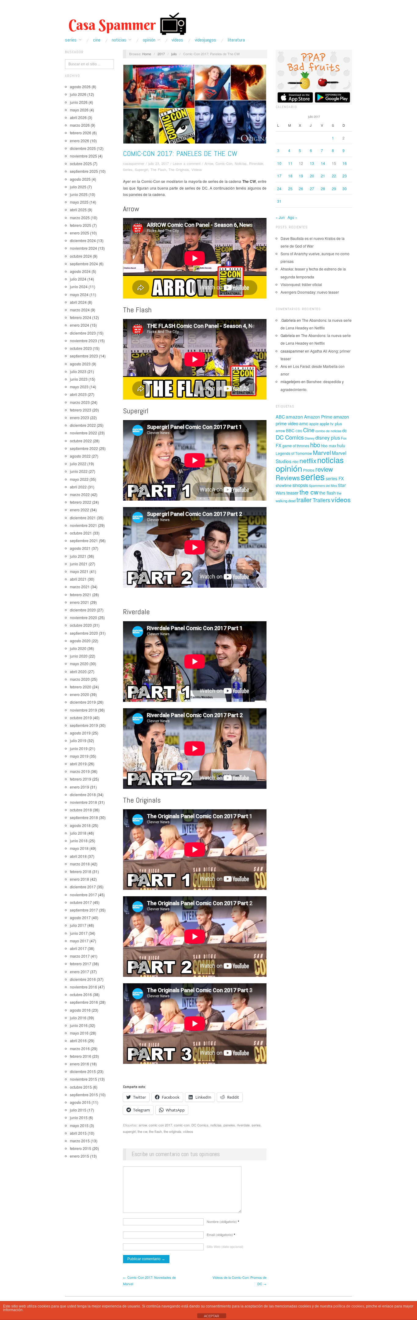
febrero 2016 (80, 1056)
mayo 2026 (79, 109)
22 (334, 175)
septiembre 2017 (84, 909)
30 (345, 188)
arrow (143, 1124)
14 (323, 163)
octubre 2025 (81, 163)
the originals (172, 1131)
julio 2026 (78, 94)
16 (345, 163)
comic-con (182, 1124)
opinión (289, 468)
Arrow (209, 163)
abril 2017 (78, 948)
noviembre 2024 (83, 248)
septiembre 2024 (84, 263)
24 (279, 188)
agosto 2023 (80, 363)
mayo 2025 (79, 202)
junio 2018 (79, 840)
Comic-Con (224, 163)
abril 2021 (78, 579)
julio (174, 53)
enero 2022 (79, 509)
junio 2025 (79, 194)
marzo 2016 (80, 1048)
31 (279, 201)
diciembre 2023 (83, 332)
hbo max (328, 445)
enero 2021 (79, 602)
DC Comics (200, 1124)
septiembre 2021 (84, 540)
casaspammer (133, 163)
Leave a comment (187, 163)
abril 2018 (78, 856)
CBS (299, 431)
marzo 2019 (80, 771)
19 (301, 175)
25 (290, 188)
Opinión (149, 40)
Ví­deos (177, 40)
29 (334, 188)
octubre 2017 (81, 902)
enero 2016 (79, 1063)
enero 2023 (79, 417)
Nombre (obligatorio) (223, 1221)
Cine (96, 40)
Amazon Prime (318, 417)
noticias (216, 1124)
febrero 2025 (80, 225)
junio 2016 (79, 1025)
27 (312, 188)
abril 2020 (78, 671)
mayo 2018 (79, 848)
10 (279, 163)
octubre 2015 (81, 1087)
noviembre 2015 (83, 1079)
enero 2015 (79, 1156)
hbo (315, 444)
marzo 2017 (80, 956)
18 (290, 175)
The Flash (158, 169)
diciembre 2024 (83, 240)
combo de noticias (328, 431)
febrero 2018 (80, 871)
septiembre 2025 (84, 171)
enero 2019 (79, 786)
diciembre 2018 (83, 794)
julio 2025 (78, 186)
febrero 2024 (80, 317)
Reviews (288, 477)
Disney (309, 438)
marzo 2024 (80, 309)
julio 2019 (78, 740)
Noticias (119, 40)
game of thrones (295, 445)
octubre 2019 (81, 717)
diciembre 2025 (83, 148)
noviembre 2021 (83, 525)
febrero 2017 (80, 963)
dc (344, 430)
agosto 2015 (80, 1102)
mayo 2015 (79, 1125)
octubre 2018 (81, 809)
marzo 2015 (80, 1140)
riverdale (243, 1124)
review (324, 469)
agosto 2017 (80, 917)
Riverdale (256, 163)
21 (323, 175)
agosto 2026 (80, 86)
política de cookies (348, 1306)
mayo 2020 (79, 663)
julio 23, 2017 (158, 163)
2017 (161, 53)
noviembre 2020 (83, 617)
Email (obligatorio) (221, 1234)
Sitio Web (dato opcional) (225, 1246)
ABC (280, 417)
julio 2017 (78, 925)
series (256, 1124)
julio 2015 (78, 1109)
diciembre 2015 (83, 1071)
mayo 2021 (79, 571)
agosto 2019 (80, 732)
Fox (344, 438)
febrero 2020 (80, 686)
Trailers (321, 500)
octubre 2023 (81, 348)
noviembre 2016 (83, 986)
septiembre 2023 (84, 355)
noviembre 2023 (83, 340)
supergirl (129, 1131)
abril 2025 (78, 209)
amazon (294, 416)
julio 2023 (78, 371)
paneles (229, 1124)
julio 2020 (78, 648)
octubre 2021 (81, 532)
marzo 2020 (80, 679)
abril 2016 (78, 1040)
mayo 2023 (79, 386)
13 (312, 163)
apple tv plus (331, 423)
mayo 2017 (79, 940)
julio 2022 (78, 463)
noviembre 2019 (83, 710)
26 (301, 188)
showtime (284, 485)
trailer (304, 499)
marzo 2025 (80, 217)
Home (146, 53)
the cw (142, 1131)
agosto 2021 (80, 548)
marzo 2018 (80, 863)
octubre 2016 (81, 994)
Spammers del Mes (323, 485)
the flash (155, 1131)
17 (279, 175)
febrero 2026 (80, 132)
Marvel (322, 452)
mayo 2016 (79, 1032)
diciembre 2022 (83, 425)
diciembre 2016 (83, 979)
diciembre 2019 (83, 702)
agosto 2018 (80, 825)
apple (314, 423)
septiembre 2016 (84, 1002)
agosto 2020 (80, 640)
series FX (335, 478)
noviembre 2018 (83, 802)
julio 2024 (78, 278)
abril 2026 (78, 117)
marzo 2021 (80, 586)
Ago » (292, 217)
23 (345, 175)
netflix (307, 460)
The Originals (179, 169)
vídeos (188, 1131)
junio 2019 (79, 748)
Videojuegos (205, 40)
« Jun (280, 217)
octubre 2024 (81, 256)
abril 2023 (78, 394)
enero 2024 (79, 325)
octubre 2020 (81, 625)
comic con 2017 (160, 1124)
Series (71, 40)
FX (278, 445)
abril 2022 (78, 486)
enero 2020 (79, 694)
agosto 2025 (80, 179)
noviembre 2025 (83, 155)
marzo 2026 (80, 125)
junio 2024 (79, 286)
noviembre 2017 (83, 894)
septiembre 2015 (84, 1094)
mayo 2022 (79, 479)
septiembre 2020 (84, 633)
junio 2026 (79, 102)
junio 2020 (79, 655)
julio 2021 (78, 556)
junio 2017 (79, 933)
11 (290, 163)
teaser (292, 492)
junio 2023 (79, 379)
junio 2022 (79, 471)
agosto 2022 (80, 456)
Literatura (236, 40)
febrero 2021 (80, 594)
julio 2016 (78, 1017)
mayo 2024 (79, 294)
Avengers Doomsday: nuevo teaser (310, 292)
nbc (295, 461)
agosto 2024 (80, 271)
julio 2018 (78, 833)
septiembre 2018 (84, 817)
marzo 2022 (80, 494)
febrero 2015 (80, 1148)
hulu (341, 445)
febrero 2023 (80, 409)
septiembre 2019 (84, 725)
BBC (290, 430)
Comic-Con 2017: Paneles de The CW (180, 153)
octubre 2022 (81, 440)
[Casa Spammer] (126, 23)
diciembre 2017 (83, 886)
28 (323, 188)
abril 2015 (78, 1133)
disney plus (327, 437)
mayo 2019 (79, 756)
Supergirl (141, 169)
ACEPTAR (211, 1316)
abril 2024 (78, 302)
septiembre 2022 (84, 448)
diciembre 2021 (83, 517)
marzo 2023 (80, 402)
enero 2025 (79, 232)
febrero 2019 (80, 778)
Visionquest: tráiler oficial (301, 284)
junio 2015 (79, 1117)
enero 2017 (79, 971)
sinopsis (300, 485)
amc (303, 423)
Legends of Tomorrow (294, 453)
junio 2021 (79, 563)
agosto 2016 (80, 1010)
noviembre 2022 (83, 432)
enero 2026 (79, 140)
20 (312, 175)
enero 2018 (79, 879)
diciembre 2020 (83, 609)
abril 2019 (78, 763)
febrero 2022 (80, 502)
